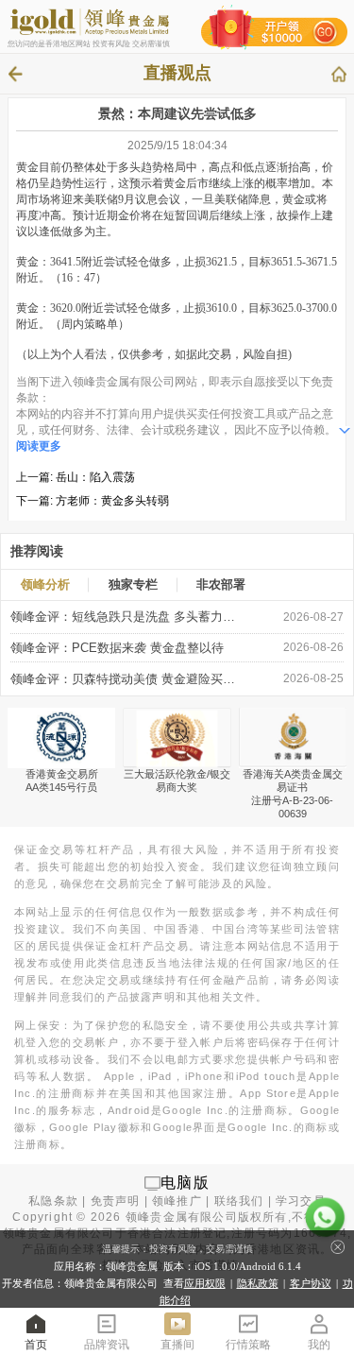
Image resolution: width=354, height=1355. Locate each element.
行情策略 (248, 1344)
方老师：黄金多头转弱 (112, 500)
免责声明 (116, 1201)
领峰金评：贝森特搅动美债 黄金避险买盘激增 (127, 679)
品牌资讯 (106, 1344)
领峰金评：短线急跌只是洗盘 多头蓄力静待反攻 (127, 616)
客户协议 (310, 1283)
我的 (319, 1344)
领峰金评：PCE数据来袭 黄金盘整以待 (117, 648)
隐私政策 (257, 1283)
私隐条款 (53, 1201)
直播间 (177, 1344)
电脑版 (185, 1183)
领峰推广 (177, 1201)
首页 (36, 1344)
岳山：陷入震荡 (95, 477)
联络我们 (239, 1201)
